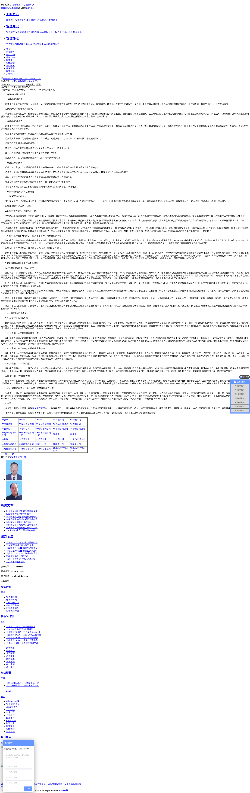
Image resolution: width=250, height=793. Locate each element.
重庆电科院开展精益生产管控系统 (22, 528)
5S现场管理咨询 (26, 424)
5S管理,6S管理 (13, 704)
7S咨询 (39, 419)
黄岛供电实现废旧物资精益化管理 (22, 517)
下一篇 (11, 454)
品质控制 (10, 731)
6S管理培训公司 (26, 449)
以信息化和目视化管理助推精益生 (22, 511)
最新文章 (7, 536)
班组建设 (26, 20)
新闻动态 (44, 20)
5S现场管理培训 (77, 439)
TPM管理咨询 (12, 602)
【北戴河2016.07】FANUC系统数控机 (23, 635)
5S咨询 (5, 419)
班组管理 (35, 32)
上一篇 (4, 454)
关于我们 (68, 784)
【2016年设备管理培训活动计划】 (22, 559)
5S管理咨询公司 (43, 429)
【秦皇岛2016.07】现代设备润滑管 (22, 637)
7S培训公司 (75, 444)
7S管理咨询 (7, 424)
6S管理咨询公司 (60, 429)
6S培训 (73, 434)
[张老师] (14, 479)
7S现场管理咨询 (60, 424)
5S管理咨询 (58, 419)
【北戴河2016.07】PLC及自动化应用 (23, 632)
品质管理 (70, 32)
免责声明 (77, 784)
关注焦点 (28, 44)
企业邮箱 (5, 8)
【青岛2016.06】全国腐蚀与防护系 (22, 643)
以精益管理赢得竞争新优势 (18, 514)
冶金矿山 (10, 656)
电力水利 (10, 664)
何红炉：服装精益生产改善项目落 (22, 525)
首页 (13, 81)
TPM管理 (17, 20)
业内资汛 (53, 20)
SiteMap (62, 790)
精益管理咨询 (12, 605)
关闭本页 (22, 457)
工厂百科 (10, 44)
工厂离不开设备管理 (15, 562)
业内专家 (46, 44)
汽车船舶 (10, 661)
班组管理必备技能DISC (17, 556)
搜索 (38, 84)
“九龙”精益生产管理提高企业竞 (20, 530)
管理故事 (19, 44)
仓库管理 (10, 712)
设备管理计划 (12, 611)
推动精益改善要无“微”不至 (18, 522)
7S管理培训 (58, 439)
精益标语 (6, 672)
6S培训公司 (58, 444)
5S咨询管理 (11, 597)
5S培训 (56, 434)
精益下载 (52, 784)
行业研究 (37, 44)
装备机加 (10, 648)
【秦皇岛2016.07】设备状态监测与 (22, 640)
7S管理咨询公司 (77, 429)
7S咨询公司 (24, 429)
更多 (3, 592)
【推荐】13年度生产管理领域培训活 (23, 553)
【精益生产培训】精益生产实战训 (22, 551)
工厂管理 (10, 710)
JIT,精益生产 (12, 707)
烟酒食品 (10, 650)
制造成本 (10, 723)
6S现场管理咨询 (43, 424)
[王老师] (14, 499)
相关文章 (7, 505)
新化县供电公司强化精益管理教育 (22, 519)
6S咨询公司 (7, 429)
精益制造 (10, 726)
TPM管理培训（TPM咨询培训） (21, 545)
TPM (23, 5)
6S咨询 (22, 419)
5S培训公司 (41, 444)
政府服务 (10, 667)
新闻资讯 (12, 14)
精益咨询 (6, 586)
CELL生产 (11, 720)
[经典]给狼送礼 (13, 701)
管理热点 (12, 38)
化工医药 (10, 653)
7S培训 (5, 439)
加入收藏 (22, 8)
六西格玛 (44, 32)
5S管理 (17, 5)
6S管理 (9, 20)
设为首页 (30, 8)
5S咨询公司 (75, 424)
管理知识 (12, 26)
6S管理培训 (41, 439)
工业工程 (53, 32)
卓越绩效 (10, 715)
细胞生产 (10, 718)
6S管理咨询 (75, 419)
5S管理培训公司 (9, 449)
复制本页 (13, 457)
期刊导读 (55, 44)
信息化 (78, 32)
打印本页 (5, 457)
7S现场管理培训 (26, 444)
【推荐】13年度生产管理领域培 (20, 626)
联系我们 (13, 8)
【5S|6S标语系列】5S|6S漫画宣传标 (22, 683)
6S (12, 5)
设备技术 (62, 32)
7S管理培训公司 (43, 449)
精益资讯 (22, 81)
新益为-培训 (7, 616)
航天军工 (10, 659)
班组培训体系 (12, 608)
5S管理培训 (24, 439)
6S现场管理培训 (9, 444)
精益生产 (30, 5)
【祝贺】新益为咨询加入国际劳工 (22, 542)
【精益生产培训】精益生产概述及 (22, 548)
